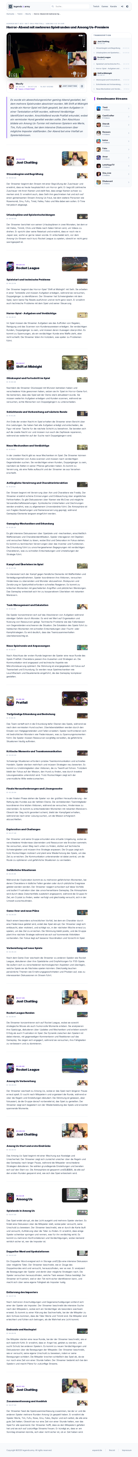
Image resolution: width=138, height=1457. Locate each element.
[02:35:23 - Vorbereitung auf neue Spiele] (82, 949)
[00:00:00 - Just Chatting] (75, 158)
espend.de (97, 1450)
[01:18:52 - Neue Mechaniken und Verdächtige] (82, 447)
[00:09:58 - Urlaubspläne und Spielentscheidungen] (82, 216)
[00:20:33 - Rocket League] (75, 264)
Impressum (127, 1450)
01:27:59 (12, 568)
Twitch (96, 6)
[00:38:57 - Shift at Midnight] (75, 362)
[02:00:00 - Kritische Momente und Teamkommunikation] (82, 753)
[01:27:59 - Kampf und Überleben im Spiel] (82, 566)
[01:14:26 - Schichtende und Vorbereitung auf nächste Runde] (82, 413)
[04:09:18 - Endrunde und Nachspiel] (82, 1331)
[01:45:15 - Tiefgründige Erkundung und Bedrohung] (82, 715)
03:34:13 (12, 1150)
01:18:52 (12, 449)
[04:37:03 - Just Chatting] (75, 1386)
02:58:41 (12, 1016)
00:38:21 (12, 317)
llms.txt (112, 1450)
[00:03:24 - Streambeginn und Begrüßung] (82, 175)
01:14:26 (12, 416)
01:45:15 (12, 718)
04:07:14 (12, 1296)
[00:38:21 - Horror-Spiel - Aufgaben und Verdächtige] (82, 315)
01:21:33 (12, 487)
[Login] (122, 6)
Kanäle (113, 6)
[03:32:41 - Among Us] (75, 1195)
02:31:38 (12, 874)
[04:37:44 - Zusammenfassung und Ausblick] (82, 1403)
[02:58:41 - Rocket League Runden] (82, 1014)
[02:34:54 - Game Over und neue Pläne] (82, 912)
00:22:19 (12, 283)
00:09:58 (12, 218)
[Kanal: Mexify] (11, 86)
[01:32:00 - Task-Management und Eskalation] (82, 606)
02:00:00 (12, 755)
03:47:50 (12, 1214)
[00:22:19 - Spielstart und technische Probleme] (82, 281)
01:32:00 (12, 609)
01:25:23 (12, 527)
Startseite (10, 14)
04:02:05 (12, 1255)
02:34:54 (12, 914)
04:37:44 (12, 1405)
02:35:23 (12, 952)
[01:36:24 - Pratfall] (75, 698)
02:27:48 (12, 833)
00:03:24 (12, 178)
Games (104, 6)
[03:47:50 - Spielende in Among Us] (82, 1212)
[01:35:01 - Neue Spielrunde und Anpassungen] (82, 647)
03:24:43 (12, 1085)
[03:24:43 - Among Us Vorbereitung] (82, 1082)
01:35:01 (12, 649)
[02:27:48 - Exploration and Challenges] (82, 831)
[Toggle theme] (127, 6)
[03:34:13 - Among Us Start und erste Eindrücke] (82, 1147)
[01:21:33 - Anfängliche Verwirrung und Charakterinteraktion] (82, 484)
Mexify (28, 14)
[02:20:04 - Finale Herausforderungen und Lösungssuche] (82, 790)
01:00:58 (12, 382)
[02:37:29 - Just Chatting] (75, 997)
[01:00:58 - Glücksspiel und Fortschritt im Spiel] (82, 379)
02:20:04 (12, 792)
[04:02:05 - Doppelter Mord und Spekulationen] (82, 1253)
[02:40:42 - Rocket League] (75, 1065)
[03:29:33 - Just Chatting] (75, 1130)
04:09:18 (12, 1333)
